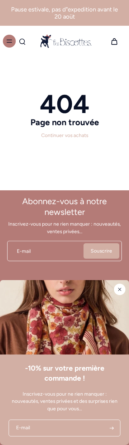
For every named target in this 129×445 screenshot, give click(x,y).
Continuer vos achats (64, 135)
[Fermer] (120, 289)
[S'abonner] (111, 428)
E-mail (24, 251)
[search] (22, 41)
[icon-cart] (114, 41)
